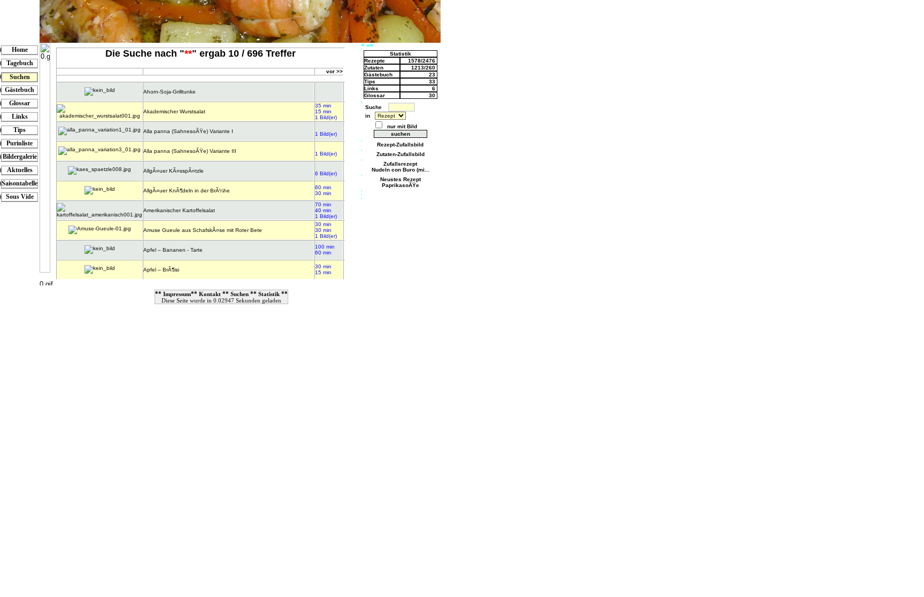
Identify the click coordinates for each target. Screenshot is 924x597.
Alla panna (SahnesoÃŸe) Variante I (188, 131)
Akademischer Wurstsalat (174, 111)
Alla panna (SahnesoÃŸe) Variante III (189, 151)
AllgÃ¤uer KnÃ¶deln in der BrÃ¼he (186, 190)
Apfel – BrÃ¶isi (161, 270)
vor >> (334, 71)
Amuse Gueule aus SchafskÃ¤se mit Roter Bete (202, 230)
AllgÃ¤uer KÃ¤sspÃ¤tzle (173, 171)
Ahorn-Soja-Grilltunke (169, 92)
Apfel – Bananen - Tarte (173, 250)
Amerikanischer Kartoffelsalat (179, 210)
